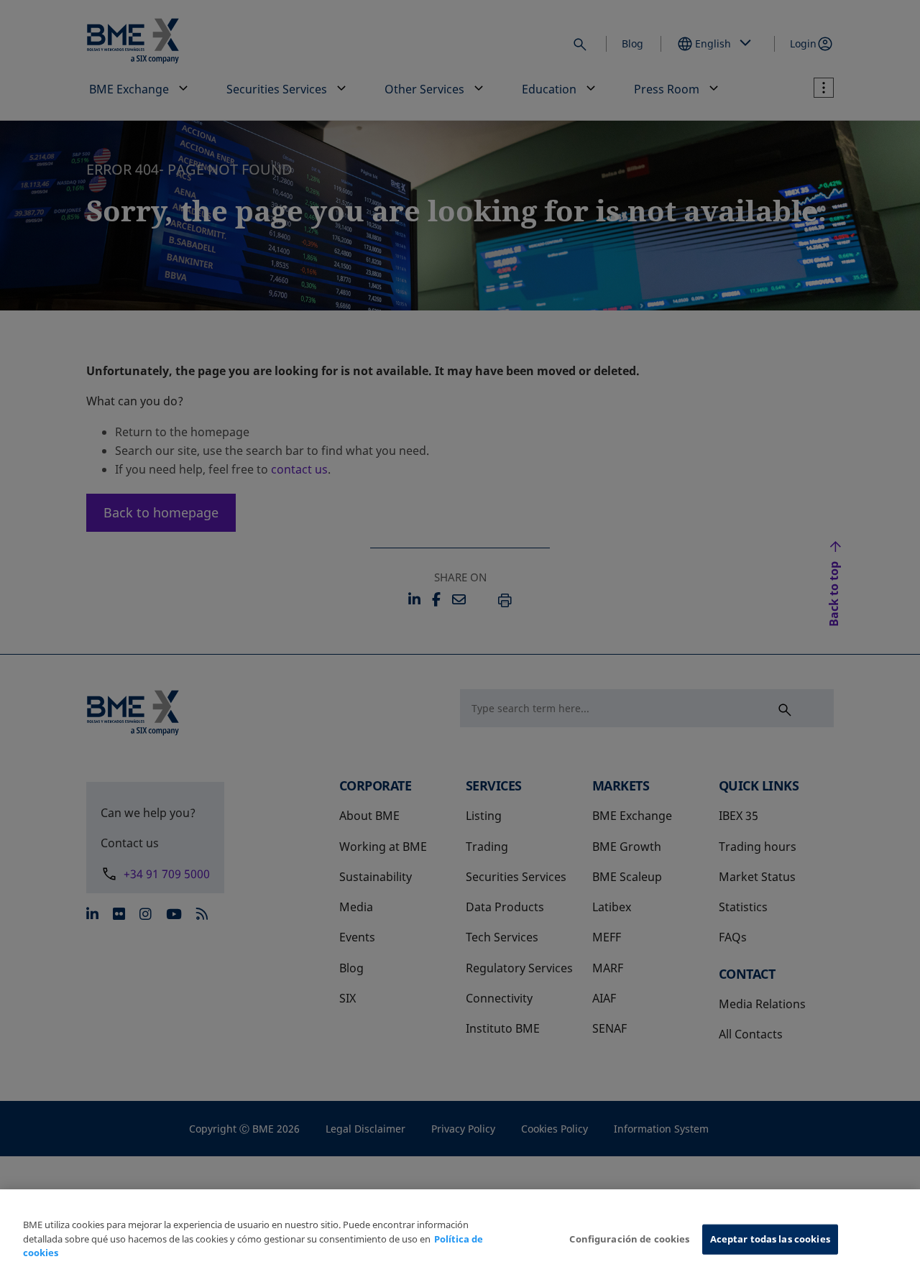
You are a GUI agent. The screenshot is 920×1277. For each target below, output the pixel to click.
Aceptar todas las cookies (770, 1238)
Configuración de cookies (629, 1238)
